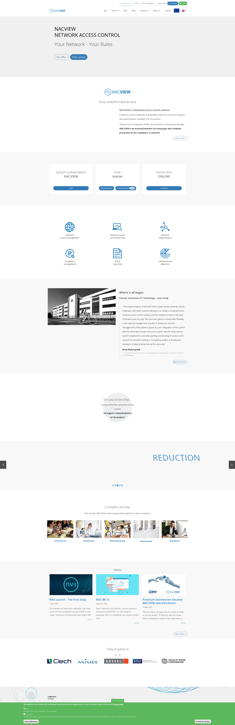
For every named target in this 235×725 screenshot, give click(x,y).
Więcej (90, 620)
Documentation (148, 3)
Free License (78, 57)
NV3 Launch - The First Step (68, 599)
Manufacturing (117, 540)
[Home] (57, 9)
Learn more (179, 138)
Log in (183, 3)
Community (161, 3)
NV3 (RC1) (102, 599)
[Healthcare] (89, 529)
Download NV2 (106, 188)
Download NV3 (125, 188)
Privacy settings (117, 700)
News (134, 10)
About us (156, 10)
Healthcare (88, 540)
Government (146, 541)
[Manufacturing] (117, 529)
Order (71, 188)
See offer (61, 57)
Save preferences (31, 721)
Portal (136, 3)
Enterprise (175, 540)
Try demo (164, 188)
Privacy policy (117, 704)
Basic (27, 709)
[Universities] (60, 529)
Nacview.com (126, 3)
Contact (168, 10)
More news (179, 634)
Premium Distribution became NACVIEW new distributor (162, 601)
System (115, 10)
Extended (28, 714)
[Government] (146, 529)
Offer (125, 10)
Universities (60, 540)
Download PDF (180, 362)
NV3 (105, 10)
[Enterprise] (175, 529)
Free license (173, 3)
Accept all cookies (203, 721)
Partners (143, 10)
